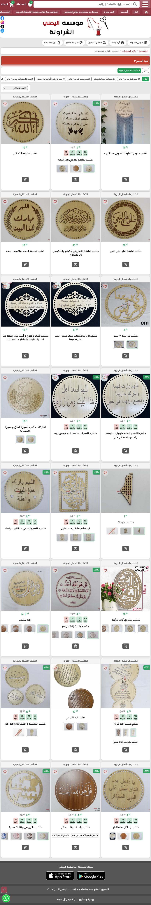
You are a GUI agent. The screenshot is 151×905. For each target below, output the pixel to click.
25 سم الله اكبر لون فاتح (104, 79)
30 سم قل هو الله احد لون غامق (51, 79)
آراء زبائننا (118, 42)
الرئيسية (143, 50)
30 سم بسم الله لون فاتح (79, 79)
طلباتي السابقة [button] (139, 42)
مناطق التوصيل (97, 42)
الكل (136, 11)
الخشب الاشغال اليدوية (129, 70)
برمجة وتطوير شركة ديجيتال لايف (75, 899)
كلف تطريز (109, 11)
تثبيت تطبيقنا (52, 42)
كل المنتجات (129, 50)
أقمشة (124, 11)
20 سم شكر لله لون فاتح (129, 79)
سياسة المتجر (74, 42)
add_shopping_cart (126, 179)
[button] (24, 4)
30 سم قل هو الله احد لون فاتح (19, 79)
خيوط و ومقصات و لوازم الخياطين (81, 11)
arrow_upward (4, 890)
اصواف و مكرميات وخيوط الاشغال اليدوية (36, 11)
